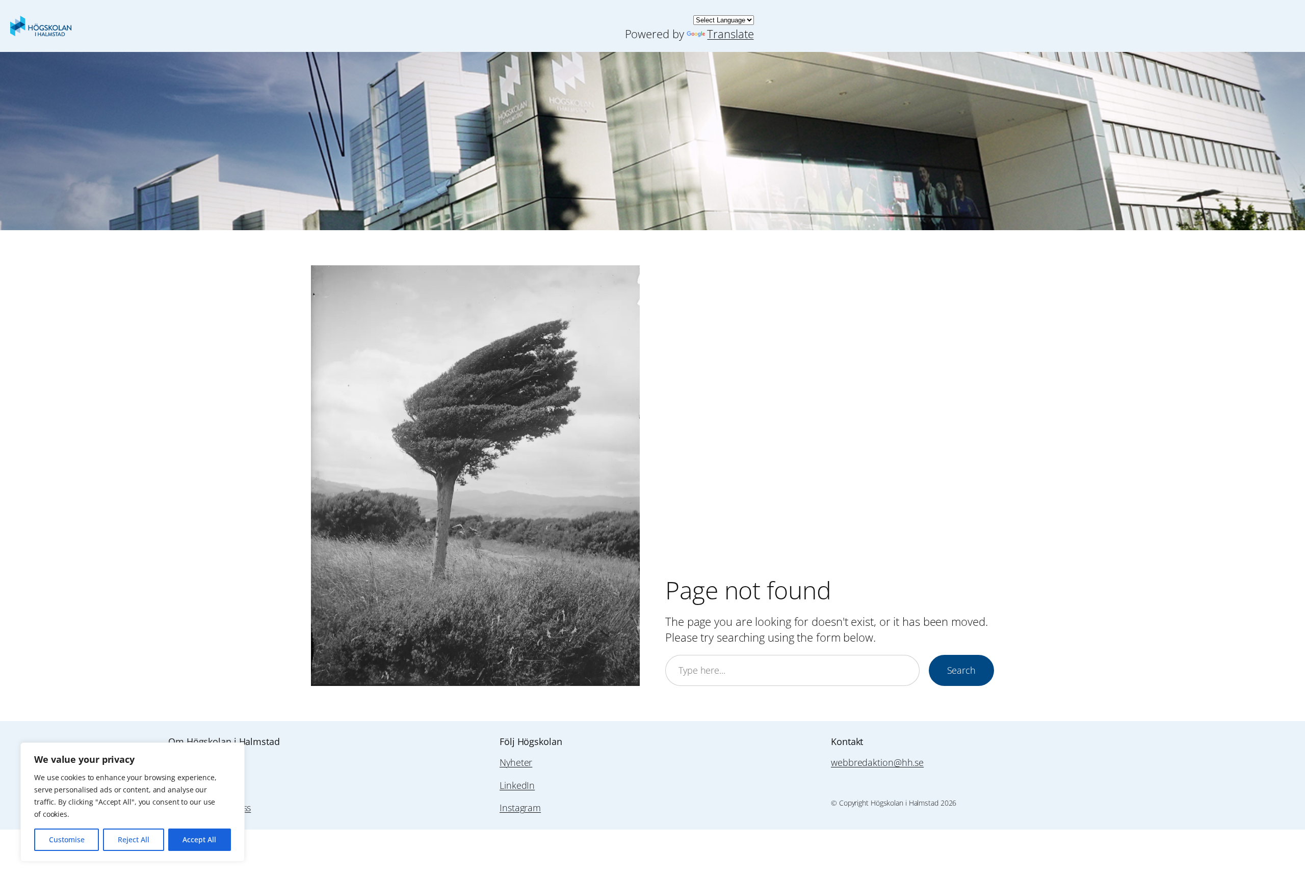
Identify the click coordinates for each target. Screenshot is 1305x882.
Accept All (199, 839)
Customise (67, 839)
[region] (132, 802)
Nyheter (516, 762)
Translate (730, 33)
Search (961, 670)
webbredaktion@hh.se (877, 762)
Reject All (133, 839)
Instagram (520, 808)
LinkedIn (517, 785)
